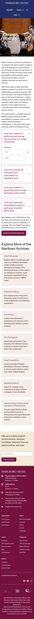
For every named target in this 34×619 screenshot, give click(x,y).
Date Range (7, 147)
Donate (10, 10)
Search (19, 10)
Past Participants (11, 256)
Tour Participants (11, 337)
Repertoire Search (11, 383)
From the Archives (11, 292)
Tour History (9, 314)
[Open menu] (19, 15)
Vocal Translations (11, 360)
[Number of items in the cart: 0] (27, 10)
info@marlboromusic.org (13, 506)
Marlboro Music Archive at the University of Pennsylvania (16, 404)
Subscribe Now (8, 459)
